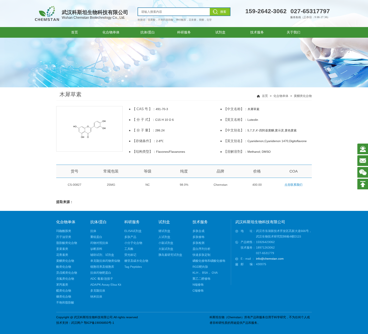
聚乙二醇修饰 (201, 278)
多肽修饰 (198, 237)
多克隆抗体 (97, 290)
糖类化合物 (63, 296)
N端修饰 (198, 284)
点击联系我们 (293, 184)
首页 (265, 96)
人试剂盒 (164, 237)
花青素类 (62, 254)
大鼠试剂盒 (165, 248)
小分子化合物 (133, 243)
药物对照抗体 (99, 243)
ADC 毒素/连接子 (101, 278)
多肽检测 (198, 243)
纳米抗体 (96, 296)
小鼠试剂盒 (165, 243)
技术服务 (200, 222)
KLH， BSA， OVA (205, 272)
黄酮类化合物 (303, 96)
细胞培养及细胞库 (102, 266)
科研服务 (132, 222)
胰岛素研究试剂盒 (170, 254)
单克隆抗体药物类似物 (105, 260)
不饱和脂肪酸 (65, 302)
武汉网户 (77, 322)
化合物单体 (280, 96)
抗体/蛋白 (98, 222)
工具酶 (128, 248)
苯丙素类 (62, 284)
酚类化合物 (63, 266)
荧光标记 (130, 254)
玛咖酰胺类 (63, 231)
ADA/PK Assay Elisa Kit (105, 284)
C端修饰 (198, 290)
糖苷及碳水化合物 (136, 260)
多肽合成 (198, 231)
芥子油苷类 (63, 237)
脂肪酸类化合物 (66, 243)
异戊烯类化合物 (66, 272)
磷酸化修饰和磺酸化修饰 (209, 260)
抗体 (93, 231)
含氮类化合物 (65, 278)
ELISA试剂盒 (133, 231)
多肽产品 (130, 237)
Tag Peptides (133, 266)
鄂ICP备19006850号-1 (99, 322)
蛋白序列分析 (201, 248)
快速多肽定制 (201, 254)
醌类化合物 (63, 290)
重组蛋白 (96, 237)
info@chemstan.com (270, 258)
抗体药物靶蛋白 (100, 272)
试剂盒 (164, 222)
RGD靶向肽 (200, 266)
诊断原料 (96, 248)
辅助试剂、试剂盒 (102, 254)
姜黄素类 (62, 248)
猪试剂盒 (164, 231)
